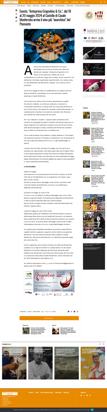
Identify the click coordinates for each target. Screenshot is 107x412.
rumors (93, 141)
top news (29, 311)
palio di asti (36, 5)
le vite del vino (21, 5)
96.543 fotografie (59, 5)
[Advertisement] (94, 15)
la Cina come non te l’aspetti (82, 5)
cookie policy (58, 392)
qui (47, 263)
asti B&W (43, 5)
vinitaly (29, 5)
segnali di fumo (95, 123)
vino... (42, 311)
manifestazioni (23, 311)
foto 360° (50, 5)
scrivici (37, 392)
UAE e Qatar (70, 5)
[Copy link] (16, 21)
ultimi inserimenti (36, 311)
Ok (92, 409)
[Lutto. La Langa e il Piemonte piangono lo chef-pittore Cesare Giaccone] (40, 363)
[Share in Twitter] (16, 14)
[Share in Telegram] (16, 17)
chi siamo (31, 392)
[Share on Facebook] (16, 10)
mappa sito (66, 392)
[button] (2, 2)
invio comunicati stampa (47, 392)
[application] (94, 256)
